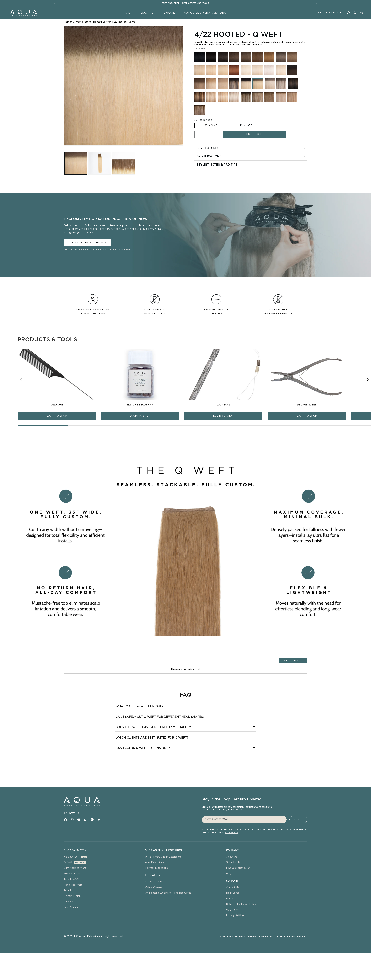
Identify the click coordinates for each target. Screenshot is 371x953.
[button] (131, 13)
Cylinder (68, 902)
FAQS (229, 898)
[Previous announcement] (54, 3)
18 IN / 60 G (211, 125)
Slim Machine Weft (75, 868)
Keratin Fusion (72, 896)
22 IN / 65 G (246, 125)
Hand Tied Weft (73, 885)
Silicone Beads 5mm (140, 405)
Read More (199, 49)
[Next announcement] (316, 3)
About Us (231, 857)
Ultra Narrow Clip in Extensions (163, 857)
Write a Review (293, 661)
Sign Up (298, 819)
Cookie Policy (265, 937)
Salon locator (234, 862)
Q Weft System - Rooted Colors (91, 22)
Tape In (68, 890)
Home (67, 22)
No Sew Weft (72, 857)
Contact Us (232, 887)
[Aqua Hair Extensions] (23, 13)
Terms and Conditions (246, 937)
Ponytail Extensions (156, 868)
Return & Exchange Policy (241, 904)
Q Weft (68, 862)
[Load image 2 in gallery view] (99, 163)
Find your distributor (238, 868)
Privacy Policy (231, 832)
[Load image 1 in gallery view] (75, 163)
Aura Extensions (154, 862)
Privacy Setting (235, 915)
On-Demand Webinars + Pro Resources (168, 893)
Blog (228, 873)
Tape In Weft (71, 879)
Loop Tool (223, 405)
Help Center (233, 893)
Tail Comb (56, 405)
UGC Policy (232, 910)
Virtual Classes (153, 887)
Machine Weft (72, 873)
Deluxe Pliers (306, 405)
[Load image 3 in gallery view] (123, 163)
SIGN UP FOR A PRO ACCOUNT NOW (87, 242)
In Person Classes (155, 882)
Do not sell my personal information (290, 937)
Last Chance (71, 907)
